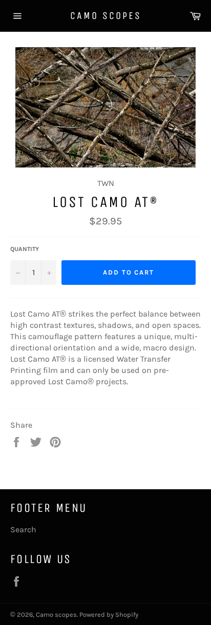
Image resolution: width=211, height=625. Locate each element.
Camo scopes (105, 16)
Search (23, 529)
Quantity (24, 249)
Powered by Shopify (108, 614)
